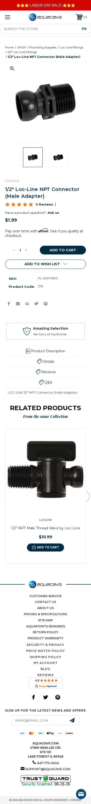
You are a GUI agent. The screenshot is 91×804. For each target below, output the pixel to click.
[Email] (18, 303)
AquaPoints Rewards (45, 626)
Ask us (53, 213)
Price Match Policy (45, 651)
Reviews (45, 675)
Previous (3, 496)
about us (45, 608)
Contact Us (45, 602)
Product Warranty (45, 638)
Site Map (45, 620)
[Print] (27, 303)
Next (88, 496)
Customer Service (45, 596)
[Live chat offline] (81, 794)
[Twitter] (36, 303)
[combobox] (45, 28)
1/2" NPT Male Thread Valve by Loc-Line (45, 528)
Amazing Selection (50, 328)
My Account (45, 663)
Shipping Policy (45, 657)
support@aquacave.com (47, 769)
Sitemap (76, 800)
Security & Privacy (45, 645)
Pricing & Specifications (45, 614)
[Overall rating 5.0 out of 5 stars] (19, 205)
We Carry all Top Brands (49, 334)
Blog (45, 669)
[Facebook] (8, 303)
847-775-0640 (48, 763)
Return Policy (45, 632)
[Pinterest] (45, 303)
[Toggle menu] (13, 17)
